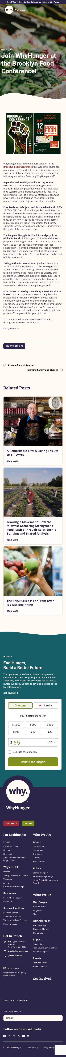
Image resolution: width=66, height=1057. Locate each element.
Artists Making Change (43, 876)
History (36, 857)
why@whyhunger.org (18, 951)
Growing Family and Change (42, 369)
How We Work (39, 906)
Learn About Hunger (12, 897)
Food (6, 842)
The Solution (38, 932)
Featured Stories (10, 912)
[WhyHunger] (15, 10)
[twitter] (19, 1035)
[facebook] (5, 1035)
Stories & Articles (13, 908)
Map (35, 914)
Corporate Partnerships (13, 886)
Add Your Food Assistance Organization (14, 859)
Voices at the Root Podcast (15, 920)
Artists (6, 882)
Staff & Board (39, 861)
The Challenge (39, 925)
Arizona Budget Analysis (21, 365)
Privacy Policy (32, 1047)
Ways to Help (11, 867)
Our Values (38, 850)
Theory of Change (41, 929)
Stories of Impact (40, 872)
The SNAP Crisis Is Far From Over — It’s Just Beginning (32, 603)
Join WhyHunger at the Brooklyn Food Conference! (28, 63)
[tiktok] (15, 1035)
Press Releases (10, 924)
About (37, 842)
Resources (9, 893)
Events (37, 958)
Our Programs (41, 902)
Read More (12, 461)
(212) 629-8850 (15, 955)
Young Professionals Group (15, 875)
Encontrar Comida (11, 846)
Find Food (11, 823)
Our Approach (41, 921)
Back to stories (14, 346)
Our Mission (38, 846)
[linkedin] (29, 1035)
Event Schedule (40, 966)
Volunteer (7, 879)
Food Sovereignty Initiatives (45, 947)
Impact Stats (38, 944)
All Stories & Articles (12, 916)
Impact (37, 939)
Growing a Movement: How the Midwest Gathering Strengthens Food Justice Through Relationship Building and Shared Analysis (31, 527)
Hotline (6, 850)
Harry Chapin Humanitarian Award (45, 881)
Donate (6, 871)
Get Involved (10, 693)
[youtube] (24, 1035)
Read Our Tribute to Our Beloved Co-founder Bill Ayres (33, 2)
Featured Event (39, 962)
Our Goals (37, 854)
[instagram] (10, 1035)
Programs (37, 910)
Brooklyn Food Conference (18, 166)
